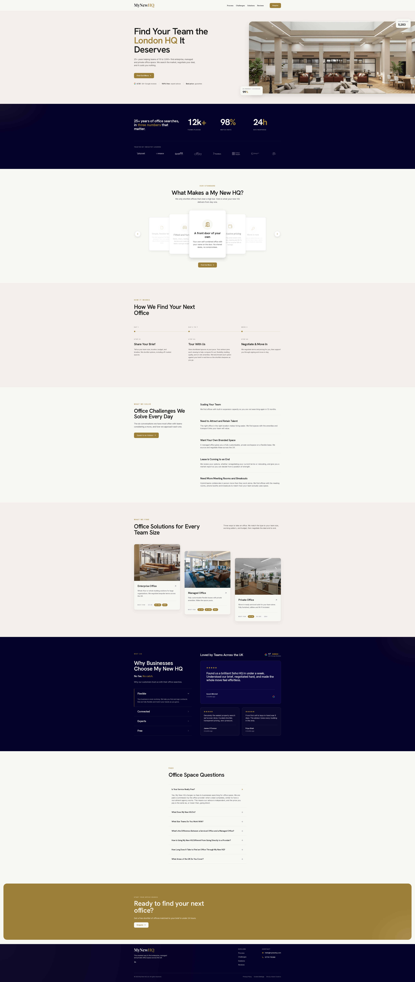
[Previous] (137, 234)
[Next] (277, 234)
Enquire (275, 5)
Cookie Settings (259, 976)
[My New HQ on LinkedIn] (135, 962)
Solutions (251, 6)
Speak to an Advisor (145, 435)
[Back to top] (144, 5)
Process (230, 6)
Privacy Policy (247, 976)
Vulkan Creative (276, 976)
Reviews (260, 6)
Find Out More (206, 265)
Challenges (240, 6)
